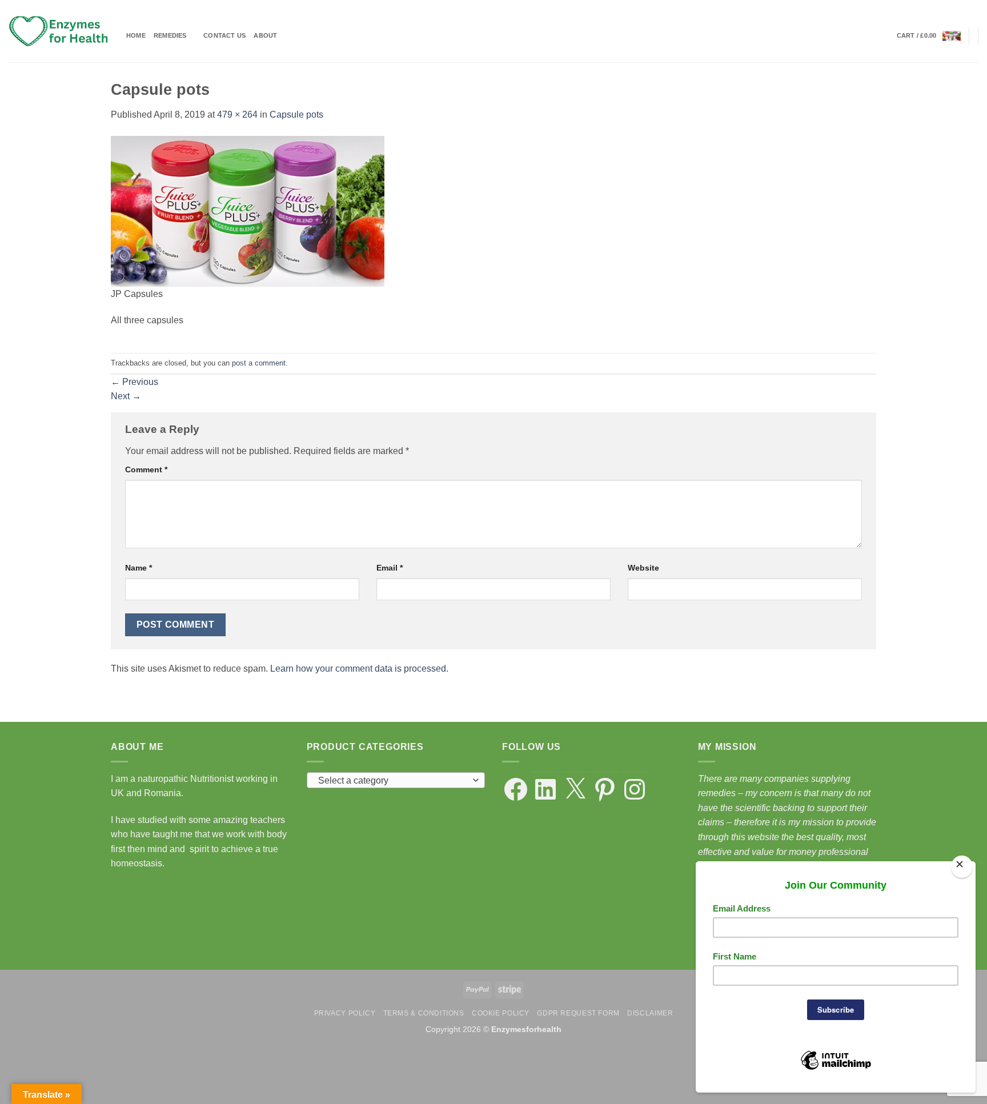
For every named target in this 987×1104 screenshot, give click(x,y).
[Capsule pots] (247, 210)
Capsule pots (296, 114)
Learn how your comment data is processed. (359, 668)
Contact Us (224, 35)
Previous (134, 382)
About (265, 35)
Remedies (170, 35)
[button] (929, 36)
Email (389, 567)
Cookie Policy (500, 1013)
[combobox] (396, 780)
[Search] (884, 36)
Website (643, 567)
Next (126, 396)
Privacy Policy (345, 1013)
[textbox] (393, 781)
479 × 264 (237, 114)
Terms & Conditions (423, 1013)
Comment (146, 469)
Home (136, 35)
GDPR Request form (578, 1013)
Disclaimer (650, 1013)
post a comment (259, 363)
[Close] (961, 867)
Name (138, 567)
